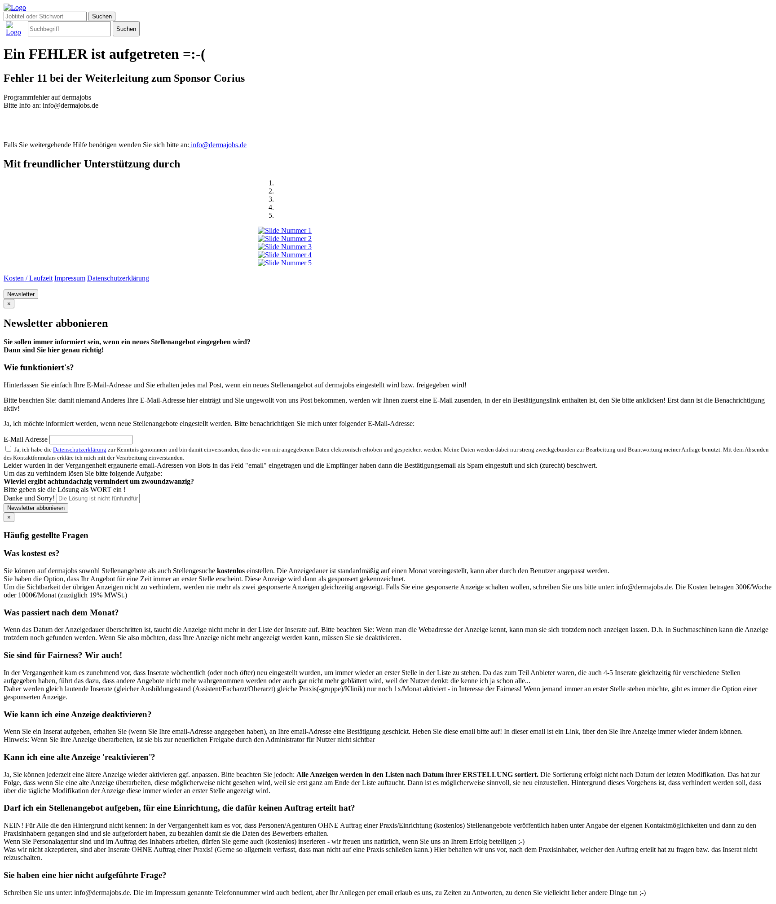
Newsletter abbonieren (36, 508)
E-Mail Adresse (26, 439)
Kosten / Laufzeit (28, 278)
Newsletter (21, 294)
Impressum (69, 278)
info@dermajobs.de (218, 145)
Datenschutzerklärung (118, 278)
